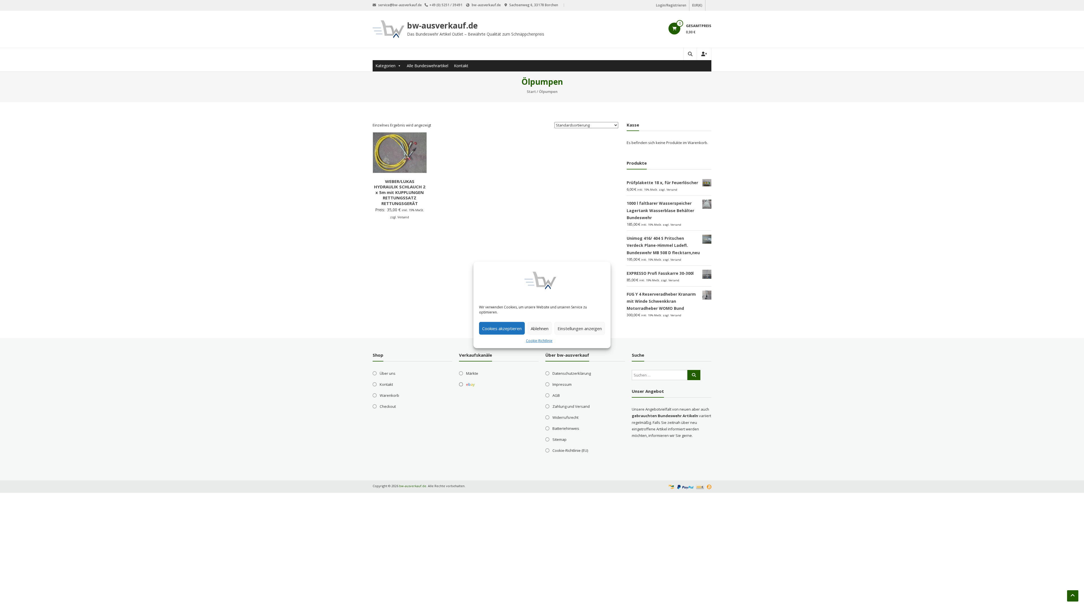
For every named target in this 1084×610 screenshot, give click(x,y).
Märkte (472, 373)
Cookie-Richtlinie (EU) (570, 450)
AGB (556, 395)
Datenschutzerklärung (571, 373)
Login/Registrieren (671, 5)
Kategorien (385, 65)
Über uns (387, 373)
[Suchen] (693, 375)
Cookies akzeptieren (502, 328)
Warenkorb (389, 395)
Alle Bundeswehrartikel (427, 65)
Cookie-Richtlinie (539, 340)
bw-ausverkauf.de (442, 25)
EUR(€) (697, 5)
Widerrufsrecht (565, 417)
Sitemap (559, 439)
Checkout (388, 406)
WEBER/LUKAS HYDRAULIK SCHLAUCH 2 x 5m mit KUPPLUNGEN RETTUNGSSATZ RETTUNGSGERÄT (399, 192)
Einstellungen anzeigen (580, 328)
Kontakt (461, 65)
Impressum (562, 384)
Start (531, 91)
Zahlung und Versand (571, 406)
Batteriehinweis (565, 428)
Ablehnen (539, 328)
